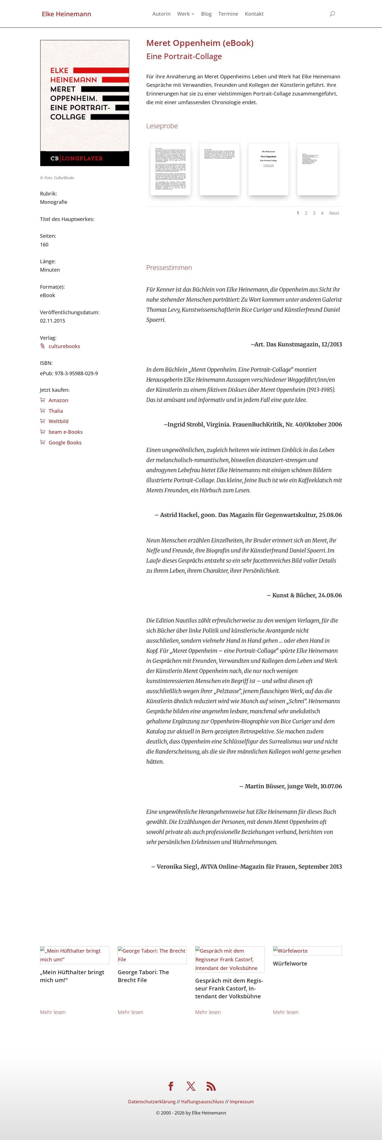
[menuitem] (161, 14)
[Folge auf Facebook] (171, 1086)
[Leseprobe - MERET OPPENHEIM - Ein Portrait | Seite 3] (268, 193)
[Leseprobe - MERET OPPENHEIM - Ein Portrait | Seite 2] (219, 193)
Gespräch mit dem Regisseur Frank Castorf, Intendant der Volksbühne (229, 988)
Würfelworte (290, 963)
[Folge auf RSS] (211, 1086)
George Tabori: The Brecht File (143, 976)
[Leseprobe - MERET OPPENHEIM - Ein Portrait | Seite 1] (170, 193)
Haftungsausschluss (202, 1102)
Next (334, 213)
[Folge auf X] (191, 1086)
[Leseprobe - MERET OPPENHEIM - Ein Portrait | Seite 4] (317, 193)
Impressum (242, 1102)
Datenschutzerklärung (152, 1102)
